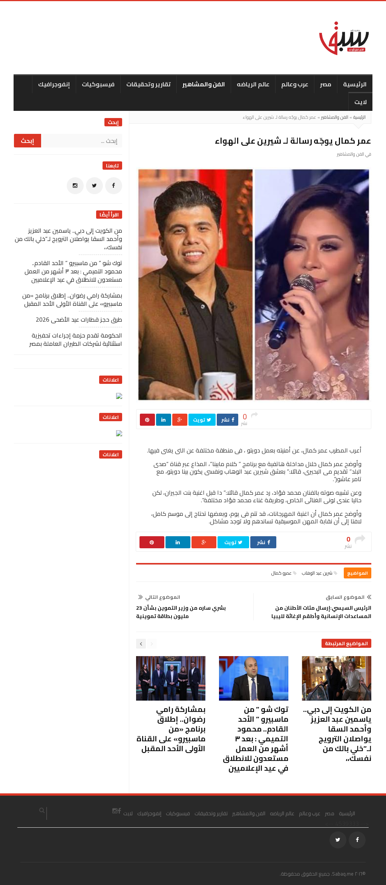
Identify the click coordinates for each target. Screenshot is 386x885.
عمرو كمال (281, 573)
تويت (199, 419)
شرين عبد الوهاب (317, 573)
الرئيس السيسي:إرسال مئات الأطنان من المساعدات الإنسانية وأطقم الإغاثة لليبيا (321, 612)
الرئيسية (355, 84)
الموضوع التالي (162, 597)
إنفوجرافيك (54, 84)
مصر (325, 84)
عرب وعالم (295, 84)
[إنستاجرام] (75, 185)
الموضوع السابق (345, 597)
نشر (226, 419)
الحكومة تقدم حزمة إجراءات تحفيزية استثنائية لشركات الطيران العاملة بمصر (75, 339)
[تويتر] (94, 185)
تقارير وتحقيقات (148, 84)
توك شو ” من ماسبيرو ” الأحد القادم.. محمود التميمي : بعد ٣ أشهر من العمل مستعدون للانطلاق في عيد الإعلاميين (255, 738)
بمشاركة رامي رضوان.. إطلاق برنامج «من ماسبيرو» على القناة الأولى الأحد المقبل (170, 728)
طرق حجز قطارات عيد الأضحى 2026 (79, 319)
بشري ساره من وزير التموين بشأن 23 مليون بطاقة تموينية (181, 612)
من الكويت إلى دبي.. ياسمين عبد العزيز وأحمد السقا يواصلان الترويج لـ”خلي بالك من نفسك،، (337, 733)
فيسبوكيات (98, 84)
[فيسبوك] (113, 185)
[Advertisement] (65, 513)
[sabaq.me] (344, 37)
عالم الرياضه (253, 84)
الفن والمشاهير (203, 84)
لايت (360, 101)
